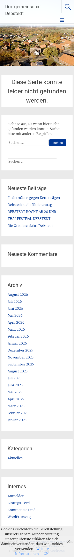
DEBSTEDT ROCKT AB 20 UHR (32, 212)
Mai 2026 (15, 315)
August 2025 (18, 371)
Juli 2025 (14, 378)
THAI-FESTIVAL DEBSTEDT (29, 219)
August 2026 (18, 294)
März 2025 (16, 406)
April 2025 (16, 399)
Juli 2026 (15, 301)
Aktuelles (15, 458)
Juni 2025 (15, 385)
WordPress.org (19, 517)
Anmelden (16, 496)
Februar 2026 (18, 336)
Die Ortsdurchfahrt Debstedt (30, 226)
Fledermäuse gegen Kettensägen (34, 198)
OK (46, 554)
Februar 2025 (18, 413)
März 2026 (16, 329)
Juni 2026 (15, 308)
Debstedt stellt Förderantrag (30, 205)
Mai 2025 (15, 392)
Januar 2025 (17, 420)
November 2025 (21, 357)
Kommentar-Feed (22, 510)
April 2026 (16, 322)
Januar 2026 (17, 343)
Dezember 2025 (20, 350)
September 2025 (21, 364)
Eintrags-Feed (19, 503)
